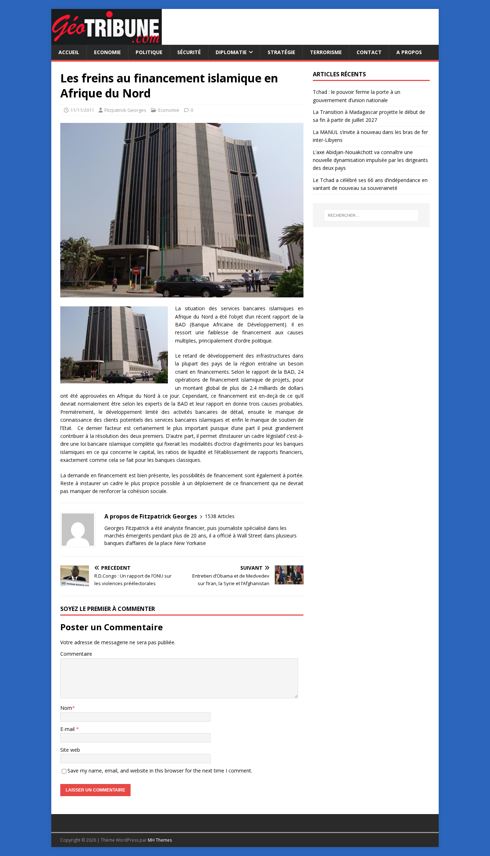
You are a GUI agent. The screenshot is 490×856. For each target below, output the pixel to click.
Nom (66, 707)
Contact (369, 52)
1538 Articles (220, 516)
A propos (409, 52)
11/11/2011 (82, 110)
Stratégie (281, 52)
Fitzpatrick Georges (125, 110)
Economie (107, 52)
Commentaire (76, 653)
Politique (149, 52)
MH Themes (160, 840)
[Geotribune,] (106, 40)
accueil (68, 52)
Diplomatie (231, 52)
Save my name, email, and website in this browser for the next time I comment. (159, 770)
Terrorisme (326, 52)
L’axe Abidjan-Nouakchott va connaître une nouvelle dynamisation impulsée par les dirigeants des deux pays (370, 160)
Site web (70, 749)
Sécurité (189, 52)
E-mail (68, 729)
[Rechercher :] (371, 215)
